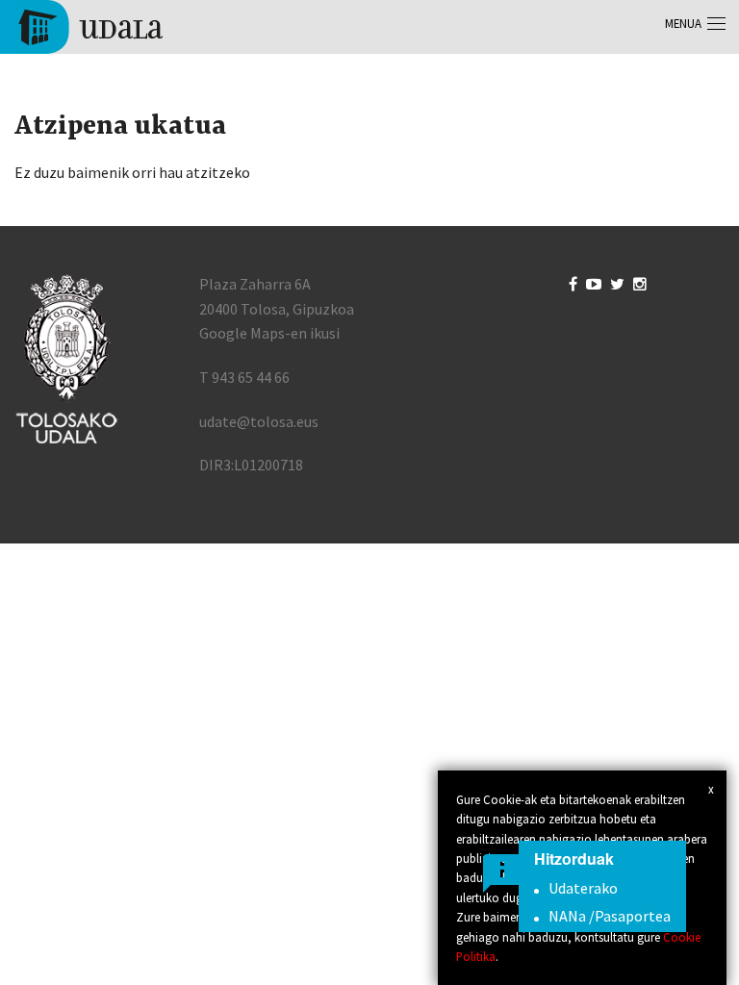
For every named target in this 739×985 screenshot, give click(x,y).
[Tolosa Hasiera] (89, 25)
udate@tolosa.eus (259, 421)
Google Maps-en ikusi (269, 332)
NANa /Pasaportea (609, 915)
